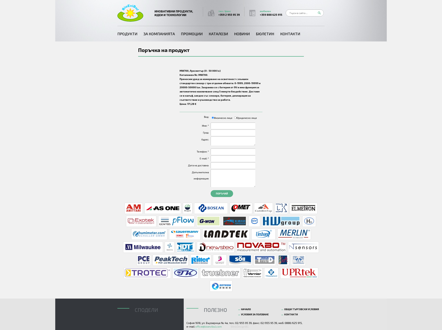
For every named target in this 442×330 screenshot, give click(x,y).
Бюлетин (265, 33)
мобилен (271, 13)
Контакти (290, 33)
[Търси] (320, 13)
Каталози (218, 33)
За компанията (159, 33)
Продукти (127, 33)
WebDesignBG (240, 326)
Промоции (192, 33)
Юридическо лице (246, 117)
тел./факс (229, 13)
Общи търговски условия (301, 309)
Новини (242, 33)
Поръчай (222, 193)
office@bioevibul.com (208, 326)
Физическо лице (223, 117)
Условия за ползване (255, 314)
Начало (246, 309)
